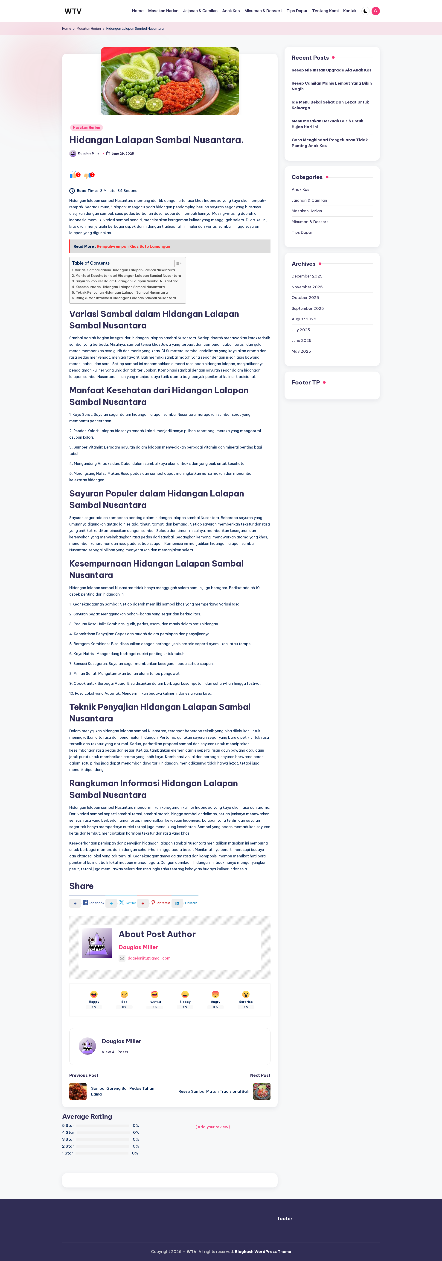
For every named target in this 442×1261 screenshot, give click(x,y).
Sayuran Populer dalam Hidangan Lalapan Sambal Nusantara (127, 281)
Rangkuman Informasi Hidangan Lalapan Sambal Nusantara (126, 298)
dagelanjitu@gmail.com (149, 958)
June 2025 (301, 340)
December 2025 (307, 276)
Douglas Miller (138, 947)
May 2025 (301, 351)
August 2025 (304, 319)
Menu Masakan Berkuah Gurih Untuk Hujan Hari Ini (327, 124)
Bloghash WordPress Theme (263, 1251)
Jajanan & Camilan (309, 200)
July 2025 (301, 329)
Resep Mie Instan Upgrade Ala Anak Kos (331, 70)
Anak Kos (300, 189)
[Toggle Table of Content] (176, 263)
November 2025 (307, 286)
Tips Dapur (302, 232)
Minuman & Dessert (310, 221)
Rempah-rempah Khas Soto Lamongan (133, 246)
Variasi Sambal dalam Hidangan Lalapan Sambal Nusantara (125, 270)
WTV (72, 11)
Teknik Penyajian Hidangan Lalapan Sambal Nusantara (122, 292)
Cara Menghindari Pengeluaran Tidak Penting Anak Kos (330, 142)
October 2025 (305, 297)
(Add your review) (213, 1126)
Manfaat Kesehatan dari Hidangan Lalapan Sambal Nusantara (128, 276)
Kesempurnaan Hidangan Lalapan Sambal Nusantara (120, 287)
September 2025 (308, 308)
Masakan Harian (86, 127)
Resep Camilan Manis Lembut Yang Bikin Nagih (332, 86)
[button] (115, 1052)
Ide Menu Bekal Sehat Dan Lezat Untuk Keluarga (330, 105)
